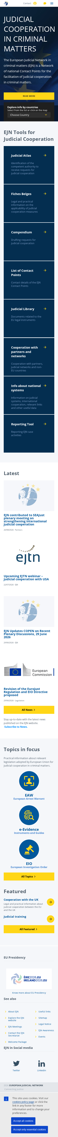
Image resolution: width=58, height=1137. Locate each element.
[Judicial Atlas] (29, 165)
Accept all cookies (23, 1121)
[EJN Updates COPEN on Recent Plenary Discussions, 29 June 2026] (29, 620)
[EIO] (29, 854)
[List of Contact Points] (29, 280)
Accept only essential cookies (29, 1129)
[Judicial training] (29, 919)
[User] (34, 3)
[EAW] (29, 785)
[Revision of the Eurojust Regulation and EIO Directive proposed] (29, 678)
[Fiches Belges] (29, 203)
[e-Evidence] (29, 820)
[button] (29, 710)
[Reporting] (29, 434)
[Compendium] (29, 242)
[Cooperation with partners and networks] (29, 357)
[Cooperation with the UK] (29, 905)
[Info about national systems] (29, 395)
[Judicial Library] (29, 318)
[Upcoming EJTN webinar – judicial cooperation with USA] (29, 563)
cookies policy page (23, 1102)
